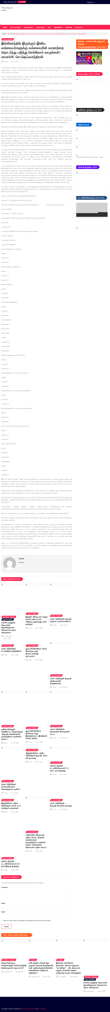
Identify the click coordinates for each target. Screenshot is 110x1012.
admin (6, 61)
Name (3, 903)
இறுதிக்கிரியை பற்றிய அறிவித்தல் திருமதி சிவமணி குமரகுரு (37, 755)
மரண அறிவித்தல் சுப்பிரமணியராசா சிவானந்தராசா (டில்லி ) (10, 786)
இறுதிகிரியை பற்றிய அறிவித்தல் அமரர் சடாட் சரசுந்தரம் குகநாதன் (11, 805)
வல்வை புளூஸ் (40, 27)
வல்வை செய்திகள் (15, 27)
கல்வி (49, 27)
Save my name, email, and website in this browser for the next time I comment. (27, 920)
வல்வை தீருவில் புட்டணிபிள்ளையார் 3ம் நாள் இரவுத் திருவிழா (10, 863)
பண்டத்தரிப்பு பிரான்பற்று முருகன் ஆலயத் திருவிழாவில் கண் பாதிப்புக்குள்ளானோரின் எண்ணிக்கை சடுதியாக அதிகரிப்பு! (41, 968)
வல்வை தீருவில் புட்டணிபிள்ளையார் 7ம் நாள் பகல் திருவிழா (59, 768)
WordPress (24, 1009)
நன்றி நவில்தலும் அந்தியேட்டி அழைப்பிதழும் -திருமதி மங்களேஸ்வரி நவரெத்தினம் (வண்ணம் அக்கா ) (12, 734)
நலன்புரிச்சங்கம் (28, 27)
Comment (4, 887)
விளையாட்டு (78, 27)
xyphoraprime (8, 636)
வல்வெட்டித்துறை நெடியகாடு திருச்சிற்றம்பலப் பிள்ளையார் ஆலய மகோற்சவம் (8, 627)
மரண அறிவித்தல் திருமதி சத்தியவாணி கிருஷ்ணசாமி (61, 680)
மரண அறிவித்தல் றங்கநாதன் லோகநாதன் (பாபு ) (60, 731)
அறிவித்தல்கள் (58, 27)
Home (5, 27)
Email (3, 912)
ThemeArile (41, 1009)
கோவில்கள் (69, 27)
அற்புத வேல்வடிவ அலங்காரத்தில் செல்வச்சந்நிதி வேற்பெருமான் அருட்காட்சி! (13, 965)
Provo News (32, 1009)
